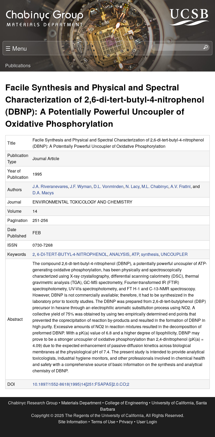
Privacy (126, 422)
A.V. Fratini (180, 186)
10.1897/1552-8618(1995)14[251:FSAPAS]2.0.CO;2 (81, 384)
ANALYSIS (119, 254)
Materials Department (81, 403)
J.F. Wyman (81, 186)
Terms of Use (103, 422)
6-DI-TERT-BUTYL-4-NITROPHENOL (72, 254)
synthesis (150, 254)
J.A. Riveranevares (50, 186)
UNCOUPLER (174, 254)
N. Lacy (132, 186)
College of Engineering (126, 403)
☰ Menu (16, 48)
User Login (147, 422)
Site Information (72, 422)
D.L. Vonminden (108, 186)
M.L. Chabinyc (155, 186)
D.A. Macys (43, 193)
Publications (18, 65)
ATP (135, 254)
